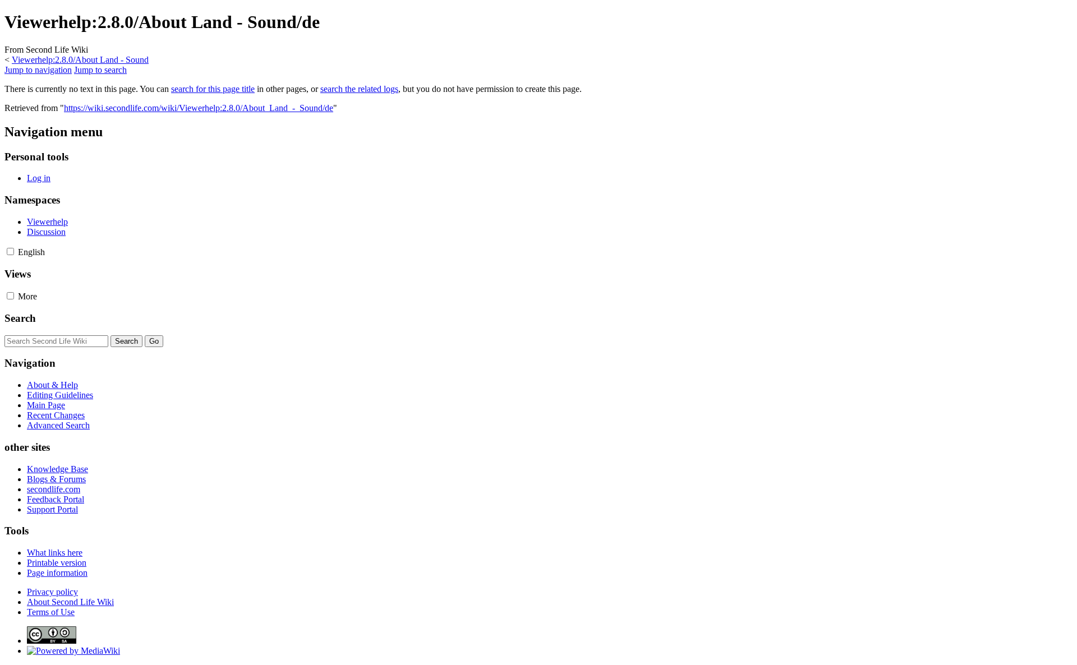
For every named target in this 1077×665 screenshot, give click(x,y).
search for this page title (213, 89)
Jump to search (100, 70)
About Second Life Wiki (70, 602)
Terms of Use (51, 612)
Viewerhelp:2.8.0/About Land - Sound (80, 59)
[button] (10, 251)
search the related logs (359, 89)
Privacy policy (52, 592)
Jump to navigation (38, 70)
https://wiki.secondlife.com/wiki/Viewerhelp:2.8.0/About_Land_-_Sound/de (198, 108)
